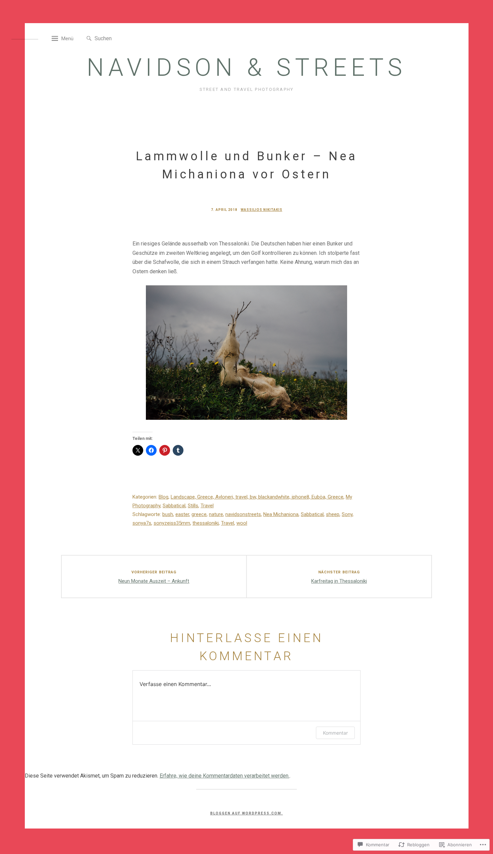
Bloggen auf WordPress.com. (246, 813)
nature (216, 514)
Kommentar (335, 733)
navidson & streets (246, 67)
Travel (207, 506)
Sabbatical (174, 506)
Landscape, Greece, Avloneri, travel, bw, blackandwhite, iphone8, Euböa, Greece (257, 497)
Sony (347, 514)
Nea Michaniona (280, 514)
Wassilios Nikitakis (261, 210)
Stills (193, 506)
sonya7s (141, 523)
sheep (332, 514)
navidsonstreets (243, 514)
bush (167, 514)
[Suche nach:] (125, 38)
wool (241, 523)
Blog (163, 497)
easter (182, 514)
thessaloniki (206, 523)
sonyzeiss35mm (172, 523)
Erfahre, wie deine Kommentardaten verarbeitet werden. (224, 776)
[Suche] (89, 39)
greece (199, 514)
